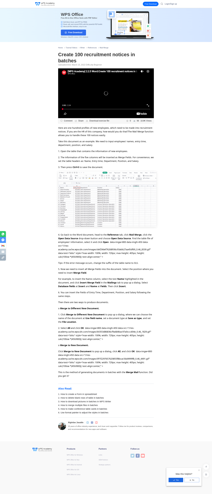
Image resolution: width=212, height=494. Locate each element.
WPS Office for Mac (73, 460)
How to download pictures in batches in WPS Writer (84, 401)
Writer (82, 48)
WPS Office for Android (74, 465)
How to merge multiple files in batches (78, 405)
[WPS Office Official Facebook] (92, 422)
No (193, 480)
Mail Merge (104, 48)
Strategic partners (104, 465)
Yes (177, 480)
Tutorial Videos (71, 48)
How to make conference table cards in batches (82, 409)
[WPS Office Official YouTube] (96, 422)
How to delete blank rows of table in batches (81, 398)
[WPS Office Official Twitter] (87, 422)
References (92, 48)
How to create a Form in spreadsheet (77, 394)
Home (60, 48)
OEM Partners (103, 460)
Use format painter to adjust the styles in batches (83, 412)
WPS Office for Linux (73, 474)
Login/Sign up (171, 4)
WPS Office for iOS (73, 470)
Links (100, 455)
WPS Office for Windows (75, 455)
